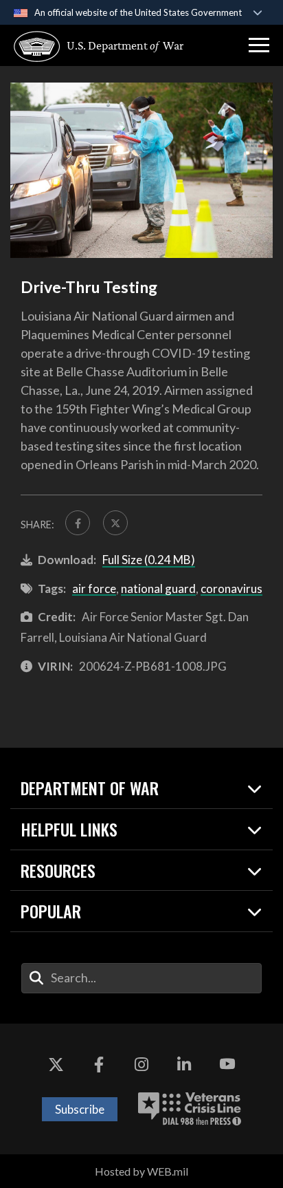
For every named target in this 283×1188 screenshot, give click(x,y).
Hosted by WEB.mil (141, 1171)
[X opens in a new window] (55, 1065)
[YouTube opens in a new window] (227, 1065)
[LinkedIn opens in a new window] (184, 1065)
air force (94, 588)
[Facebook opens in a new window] (99, 1065)
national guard (158, 588)
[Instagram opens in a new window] (141, 1065)
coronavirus (231, 588)
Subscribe (79, 1109)
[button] (259, 45)
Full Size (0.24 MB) (148, 559)
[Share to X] (115, 522)
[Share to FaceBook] (77, 522)
